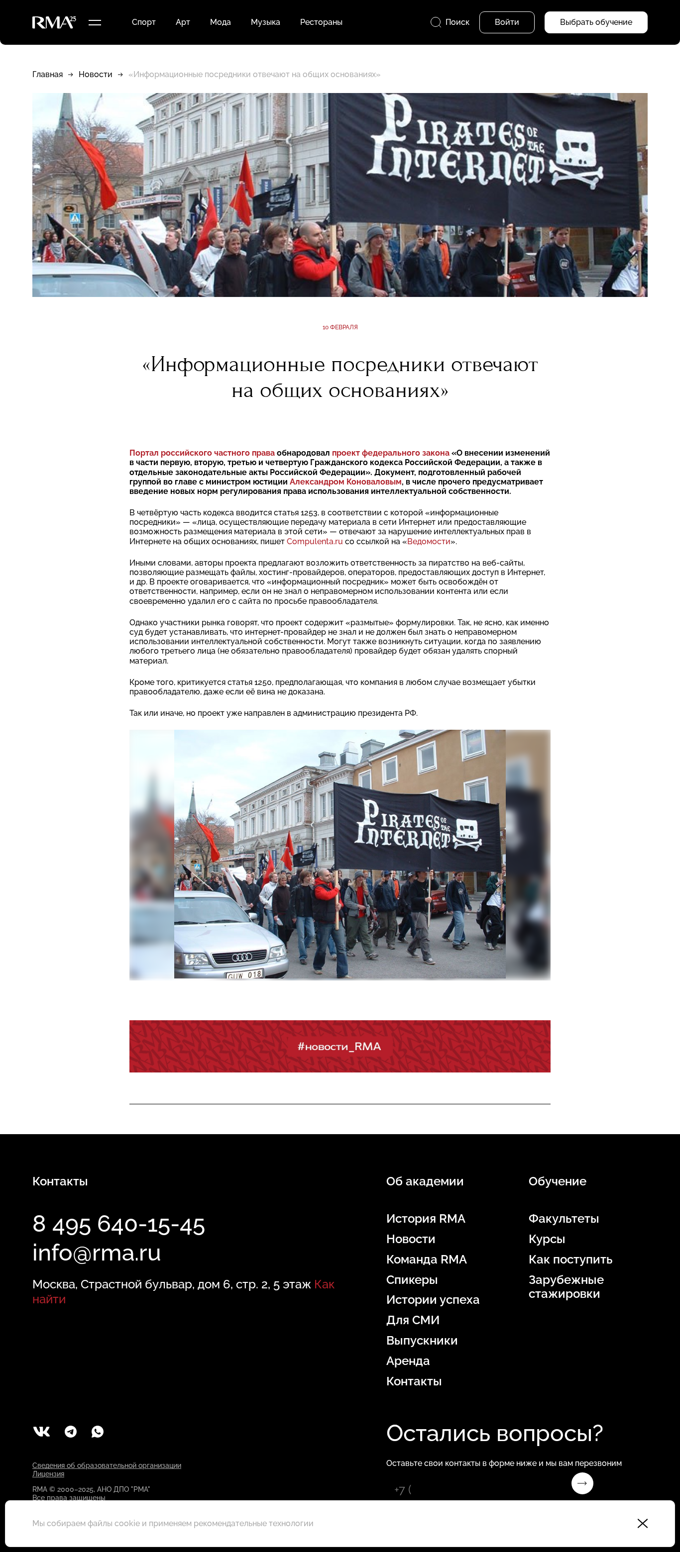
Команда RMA (426, 1259)
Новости (96, 74)
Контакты (414, 1381)
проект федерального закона (392, 453)
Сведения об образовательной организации (106, 1465)
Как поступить (570, 1259)
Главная (47, 74)
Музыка (265, 22)
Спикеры (412, 1280)
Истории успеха (433, 1300)
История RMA (425, 1219)
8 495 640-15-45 (118, 1223)
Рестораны (321, 22)
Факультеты (564, 1219)
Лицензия (48, 1474)
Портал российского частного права (202, 453)
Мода (220, 22)
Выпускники (422, 1341)
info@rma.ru (96, 1252)
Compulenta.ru (316, 541)
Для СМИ (413, 1320)
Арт (183, 22)
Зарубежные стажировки (566, 1287)
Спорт (144, 22)
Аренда (408, 1361)
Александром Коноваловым (346, 481)
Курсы (547, 1239)
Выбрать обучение (596, 22)
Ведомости (429, 541)
